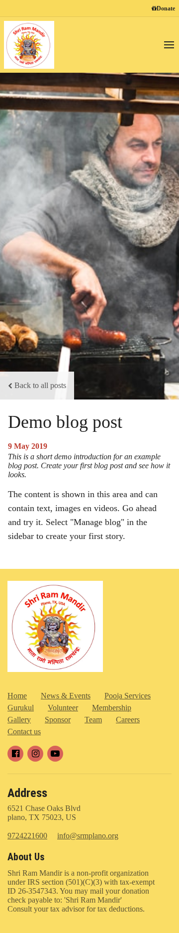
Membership (111, 707)
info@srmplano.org (87, 835)
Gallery (19, 719)
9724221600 (27, 835)
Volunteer (63, 707)
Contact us (24, 731)
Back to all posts (40, 385)
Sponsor (58, 719)
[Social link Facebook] (15, 754)
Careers (128, 719)
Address (27, 793)
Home (17, 695)
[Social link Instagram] (35, 754)
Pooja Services (127, 695)
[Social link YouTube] (55, 754)
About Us (26, 857)
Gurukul (20, 707)
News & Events (65, 695)
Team (93, 719)
